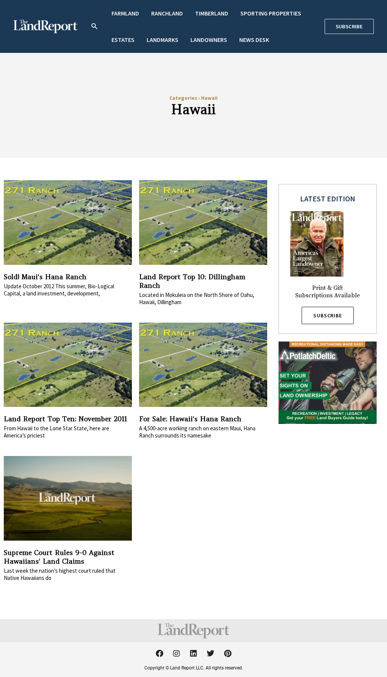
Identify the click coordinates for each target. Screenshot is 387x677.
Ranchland (167, 13)
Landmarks (162, 39)
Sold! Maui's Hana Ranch (45, 276)
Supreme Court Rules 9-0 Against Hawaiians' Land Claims (59, 557)
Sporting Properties (270, 13)
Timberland (211, 13)
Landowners (208, 39)
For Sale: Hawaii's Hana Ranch (190, 418)
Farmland (125, 13)
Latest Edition (327, 198)
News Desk (254, 39)
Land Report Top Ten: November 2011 (65, 418)
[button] (94, 27)
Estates (123, 39)
